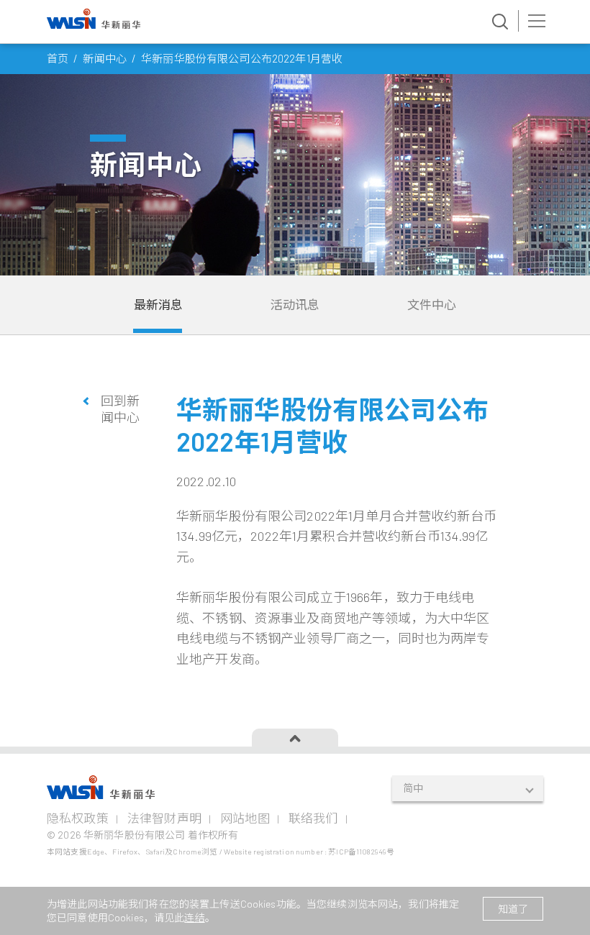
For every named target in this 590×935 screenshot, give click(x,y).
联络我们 (313, 818)
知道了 (513, 909)
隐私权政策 (78, 818)
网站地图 (245, 818)
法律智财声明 (164, 818)
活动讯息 (295, 304)
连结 (194, 917)
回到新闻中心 (120, 409)
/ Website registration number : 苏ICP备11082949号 (306, 851)
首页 (57, 58)
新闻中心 (105, 58)
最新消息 (158, 304)
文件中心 (432, 304)
